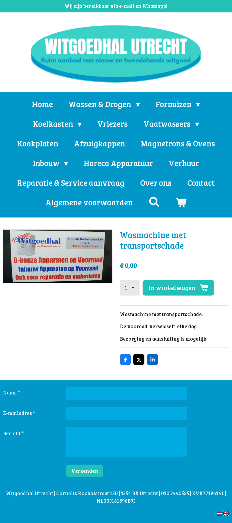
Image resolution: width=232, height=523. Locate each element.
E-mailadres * (19, 413)
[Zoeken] (154, 201)
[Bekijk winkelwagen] (181, 202)
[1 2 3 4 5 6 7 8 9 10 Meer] (130, 288)
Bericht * (13, 433)
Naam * (11, 392)
